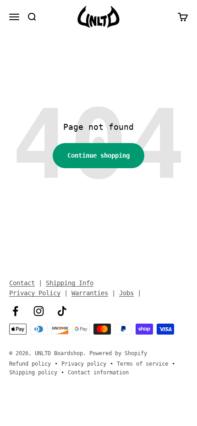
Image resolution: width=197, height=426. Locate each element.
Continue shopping (98, 155)
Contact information (98, 372)
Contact (22, 283)
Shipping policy (33, 372)
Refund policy (30, 364)
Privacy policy (83, 364)
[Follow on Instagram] (39, 311)
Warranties (89, 293)
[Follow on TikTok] (62, 311)
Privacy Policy (34, 293)
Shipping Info (69, 283)
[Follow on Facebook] (15, 311)
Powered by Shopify (118, 353)
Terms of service (142, 364)
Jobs (126, 293)
